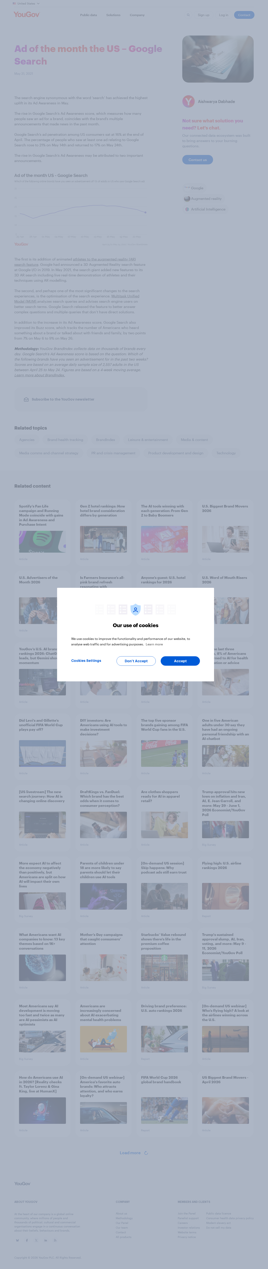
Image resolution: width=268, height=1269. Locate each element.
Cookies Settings (86, 660)
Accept (180, 661)
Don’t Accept (136, 661)
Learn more (154, 644)
